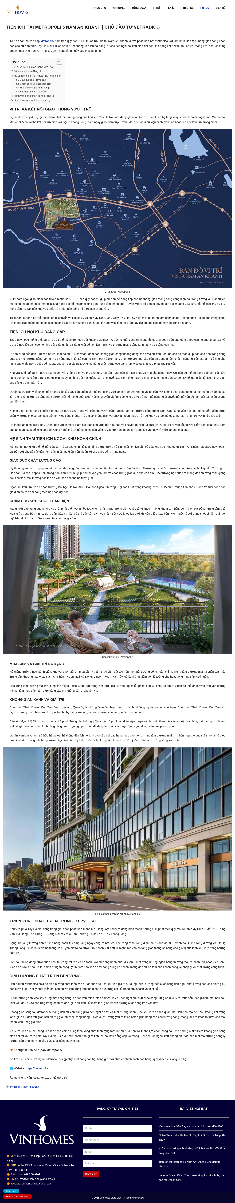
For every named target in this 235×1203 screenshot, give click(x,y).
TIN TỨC (205, 8)
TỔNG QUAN (139, 8)
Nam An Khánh (31, 1086)
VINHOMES (118, 8)
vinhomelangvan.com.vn (36, 1183)
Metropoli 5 (16, 1086)
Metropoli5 (47, 41)
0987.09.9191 (32, 1174)
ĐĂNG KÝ (91, 1174)
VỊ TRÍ (156, 8)
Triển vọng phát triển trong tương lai (34, 95)
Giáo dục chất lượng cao (33, 80)
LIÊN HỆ (220, 8)
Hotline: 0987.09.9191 (17, 1196)
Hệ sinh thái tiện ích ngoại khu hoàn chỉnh (37, 75)
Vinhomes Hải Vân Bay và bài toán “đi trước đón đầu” (191, 1126)
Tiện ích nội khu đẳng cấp (28, 71)
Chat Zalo (11, 1191)
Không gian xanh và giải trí (33, 91)
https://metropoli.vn (38, 1068)
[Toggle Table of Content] (57, 62)
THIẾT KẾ (188, 8)
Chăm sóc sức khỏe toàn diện (35, 84)
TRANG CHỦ (98, 8)
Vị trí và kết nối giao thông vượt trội (33, 66)
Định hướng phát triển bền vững (32, 100)
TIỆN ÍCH (171, 8)
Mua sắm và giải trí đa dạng (34, 87)
